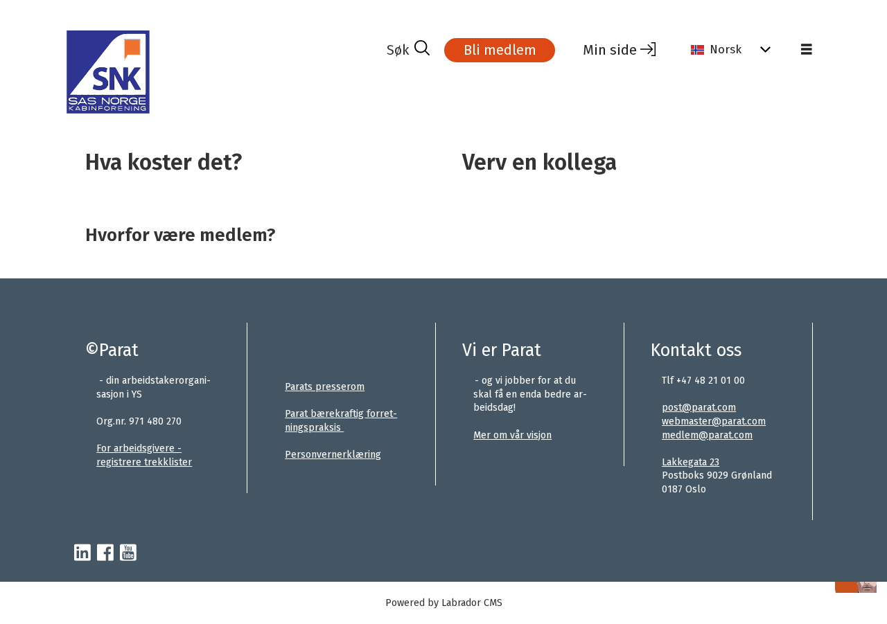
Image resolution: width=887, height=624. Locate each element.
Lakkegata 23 (690, 462)
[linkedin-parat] (82, 553)
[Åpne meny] (806, 49)
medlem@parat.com (707, 435)
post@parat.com (699, 407)
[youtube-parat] (128, 553)
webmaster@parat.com (714, 421)
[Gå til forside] (225, 72)
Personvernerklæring (333, 455)
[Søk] (408, 50)
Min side (610, 50)
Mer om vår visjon (512, 435)
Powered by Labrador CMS (443, 603)
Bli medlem (500, 50)
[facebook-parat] (105, 553)
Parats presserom (325, 387)
